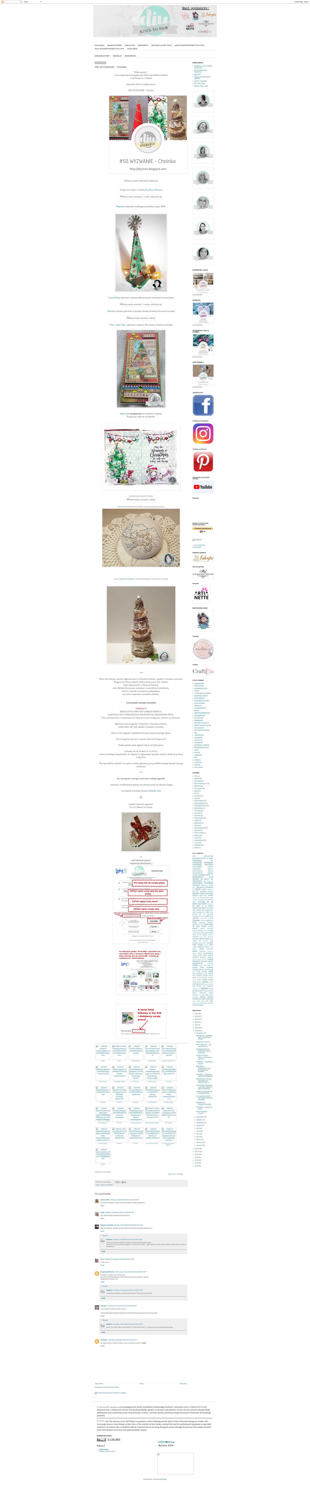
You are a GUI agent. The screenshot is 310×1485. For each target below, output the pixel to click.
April (198, 1137)
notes (194, 945)
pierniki (194, 955)
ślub (201, 1003)
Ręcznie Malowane (200, 783)
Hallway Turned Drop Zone (107, 1451)
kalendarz (210, 922)
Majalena (120, 206)
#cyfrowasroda (199, 683)
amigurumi (210, 889)
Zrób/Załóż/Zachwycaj (201, 747)
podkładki (195, 957)
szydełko (197, 845)
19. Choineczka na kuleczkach (152, 1122)
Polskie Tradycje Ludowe (202, 725)
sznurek (204, 980)
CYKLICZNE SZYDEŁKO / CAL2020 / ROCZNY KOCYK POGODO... (204, 1087)
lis (197, 934)
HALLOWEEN (197, 867)
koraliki (195, 928)
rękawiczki (200, 969)
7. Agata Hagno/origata (119, 1081)
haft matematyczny (200, 806)
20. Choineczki (168, 1122)
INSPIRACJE (117, 56)
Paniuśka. (104, 1340)
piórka (205, 955)
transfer (199, 986)
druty (196, 791)
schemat (206, 969)
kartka (206, 924)
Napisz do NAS (130, 45)
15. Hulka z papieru (168, 1102)
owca (211, 947)
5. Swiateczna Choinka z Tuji (168, 1060)
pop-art (200, 959)
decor (194, 902)
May (198, 1134)
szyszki (211, 982)
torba (194, 986)
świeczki (210, 1003)
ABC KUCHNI (198, 686)
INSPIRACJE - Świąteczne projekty (203, 1103)
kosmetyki (210, 928)
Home (141, 1384)
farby (207, 912)
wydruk (211, 993)
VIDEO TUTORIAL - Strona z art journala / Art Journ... (204, 1057)
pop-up (204, 959)
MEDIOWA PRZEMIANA (202, 713)
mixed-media (198, 818)
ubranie (211, 988)
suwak (194, 979)
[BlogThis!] (118, 1182)
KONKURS (198, 705)
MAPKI (196, 710)
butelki (201, 895)
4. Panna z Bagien (152, 1060)
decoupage (198, 788)
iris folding (197, 811)
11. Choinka (102, 1102)
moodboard (198, 762)
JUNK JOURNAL (199, 703)
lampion (211, 932)
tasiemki (211, 984)
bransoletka (209, 893)
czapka (195, 899)
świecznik (196, 1005)
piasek (200, 953)
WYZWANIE (109, 1185)
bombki (202, 893)
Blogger (163, 1479)
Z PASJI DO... (198, 740)
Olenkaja (104, 1306)
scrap (196, 838)
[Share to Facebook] (123, 1182)
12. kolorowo (119, 1102)
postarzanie (196, 961)
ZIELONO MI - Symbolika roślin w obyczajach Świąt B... (204, 1037)
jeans (211, 920)
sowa (194, 975)
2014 (196, 1160)
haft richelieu (198, 808)
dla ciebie (196, 906)
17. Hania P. (119, 1122)
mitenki (195, 941)
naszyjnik (210, 943)
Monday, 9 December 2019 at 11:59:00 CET (122, 1340)
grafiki (207, 916)
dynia (204, 908)
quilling (196, 835)
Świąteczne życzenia (203, 1042)
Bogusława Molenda (107, 1272)
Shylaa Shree (125, 414)
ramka (202, 967)
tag (197, 984)
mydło (200, 943)
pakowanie (210, 949)
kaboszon (202, 922)
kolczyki (203, 926)
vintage (205, 990)
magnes (204, 934)
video (201, 991)
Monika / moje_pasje (201, 86)
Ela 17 (103, 1259)
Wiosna (203, 885)
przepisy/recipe (198, 963)
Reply (102, 1206)
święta (201, 1005)
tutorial (204, 988)
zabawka (210, 997)
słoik (194, 984)
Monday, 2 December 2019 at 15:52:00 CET (119, 1259)
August (198, 1125)
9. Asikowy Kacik (152, 1081)
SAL (195, 733)
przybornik (210, 963)
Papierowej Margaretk (126, 579)
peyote (196, 825)
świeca (205, 1003)
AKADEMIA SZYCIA (200, 688)
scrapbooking (198, 840)
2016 (196, 1154)
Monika (120, 507)
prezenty (204, 961)
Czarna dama (105, 1200)
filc (195, 793)
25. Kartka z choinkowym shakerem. (168, 1144)
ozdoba (201, 949)
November (200, 1117)
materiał (201, 939)
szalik (199, 979)
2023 (196, 1022)
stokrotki (211, 975)
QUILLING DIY (199, 728)
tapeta (206, 984)
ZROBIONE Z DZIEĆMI (201, 745)
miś (200, 941)
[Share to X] (120, 1182)
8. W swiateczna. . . (135, 1081)
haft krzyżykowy (199, 803)
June (198, 1131)
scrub (194, 971)
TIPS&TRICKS (199, 735)
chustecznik (196, 897)
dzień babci (209, 908)
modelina (205, 941)
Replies (105, 1235)
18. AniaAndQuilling (135, 1122)
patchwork (197, 823)
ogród (211, 945)
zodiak (211, 1001)
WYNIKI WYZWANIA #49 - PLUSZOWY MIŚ (204, 1092)
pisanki (200, 955)
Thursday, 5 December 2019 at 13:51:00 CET (128, 1290)
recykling (197, 765)
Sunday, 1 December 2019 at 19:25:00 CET (124, 1200)
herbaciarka (203, 918)
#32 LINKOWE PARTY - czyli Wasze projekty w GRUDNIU (204, 1098)
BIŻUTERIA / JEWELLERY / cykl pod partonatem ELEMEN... (203, 1069)
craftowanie (198, 755)
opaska (195, 947)
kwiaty (210, 931)
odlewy (206, 945)
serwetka (204, 971)
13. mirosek (135, 1102)
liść (200, 934)
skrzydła (210, 973)
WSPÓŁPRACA (143, 45)
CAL (212, 860)
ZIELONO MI (198, 742)
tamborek (201, 984)
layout (194, 934)
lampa (206, 932)
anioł (194, 891)
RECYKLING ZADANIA (201, 730)
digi (208, 902)
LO (212, 875)
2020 (196, 1028)
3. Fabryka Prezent (135, 1060)
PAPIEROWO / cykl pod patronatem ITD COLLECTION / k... (203, 1080)
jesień (195, 922)
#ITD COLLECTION (203, 856)
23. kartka (135, 1143)
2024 (196, 1019)
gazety (203, 916)
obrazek (200, 945)
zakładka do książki (199, 999)
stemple (205, 975)
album (196, 750)
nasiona (204, 943)
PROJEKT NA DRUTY (201, 723)
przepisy (210, 961)
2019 (196, 1030)
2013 (196, 1163)
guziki (211, 916)
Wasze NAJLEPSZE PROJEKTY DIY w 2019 (189, 45)
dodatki (195, 908)
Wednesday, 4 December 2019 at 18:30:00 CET (130, 1272)
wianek (195, 993)
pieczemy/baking (199, 828)
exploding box (201, 912)
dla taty (204, 906)
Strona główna (99, 45)
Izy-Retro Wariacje (154, 190)
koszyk (195, 930)
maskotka (195, 939)
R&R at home (104, 1449)
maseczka (210, 936)
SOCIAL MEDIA (132, 49)
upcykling (196, 991)
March (198, 1139)
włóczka (202, 997)
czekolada (201, 899)
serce (198, 971)
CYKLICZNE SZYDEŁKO (202, 693)
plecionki (197, 830)
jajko (208, 920)
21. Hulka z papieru (102, 1143)
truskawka (210, 986)
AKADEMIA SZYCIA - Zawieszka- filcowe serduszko (203, 1051)
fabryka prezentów (107, 1225)
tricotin (196, 848)
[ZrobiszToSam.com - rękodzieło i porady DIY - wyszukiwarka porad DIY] (166, 1448)
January (199, 1145)
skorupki (205, 973)
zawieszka (209, 999)
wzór (206, 995)
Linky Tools (171, 1174)
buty (205, 895)
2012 (196, 1166)
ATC (195, 776)
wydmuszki (202, 993)
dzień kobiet (205, 910)
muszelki (195, 943)
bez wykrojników (201, 891)
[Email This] (116, 1182)
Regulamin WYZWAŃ (114, 45)
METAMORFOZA (130, 56)
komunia (210, 926)
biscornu (210, 891)
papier (195, 951)
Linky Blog (180, 1174)
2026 (196, 1014)
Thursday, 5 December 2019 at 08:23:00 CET (122, 1306)
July (197, 1128)
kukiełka (205, 930)
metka (211, 939)
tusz (199, 988)
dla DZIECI (202, 904)
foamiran (195, 916)
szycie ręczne (197, 982)
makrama (197, 815)
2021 (196, 1025)
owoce (194, 949)
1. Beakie (103, 1060)
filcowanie (197, 796)
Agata (103, 1212)
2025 (196, 1016)
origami (196, 820)
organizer (201, 947)
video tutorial (198, 767)
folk (199, 916)
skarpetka (199, 973)
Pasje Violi (120, 325)
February (199, 1142)
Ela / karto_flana (199, 83)
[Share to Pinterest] (125, 1182)
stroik (194, 977)
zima (203, 1001)
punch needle (198, 833)
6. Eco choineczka (102, 1081)
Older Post (183, 1384)
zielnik (198, 1001)
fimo (204, 914)
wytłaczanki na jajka (199, 995)
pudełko (195, 965)
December (200, 1033)
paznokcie (210, 951)
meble (207, 939)
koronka (202, 928)
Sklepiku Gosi (154, 791)
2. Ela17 (119, 1060)
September (200, 1122)
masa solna (202, 936)
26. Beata (103, 1164)
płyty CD (210, 965)
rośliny (195, 969)
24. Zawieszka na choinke (152, 1143)
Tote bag (210, 881)
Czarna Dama (114, 297)
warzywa (210, 990)
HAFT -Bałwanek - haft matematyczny (203, 1045)
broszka (195, 895)
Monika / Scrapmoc (200, 81)
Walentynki (196, 885)
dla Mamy (210, 904)
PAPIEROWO (198, 720)
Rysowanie (198, 781)
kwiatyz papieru (197, 932)
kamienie (195, 924)
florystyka (210, 914)
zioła (206, 1001)
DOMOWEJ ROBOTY (201, 696)
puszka (201, 965)
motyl (211, 941)
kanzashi (197, 813)
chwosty (202, 897)
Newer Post (99, 1384)
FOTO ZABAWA (199, 698)
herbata (211, 918)
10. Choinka (168, 1081)
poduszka (203, 957)
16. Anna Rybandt (102, 1122)
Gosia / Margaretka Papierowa (200, 71)
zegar (194, 1001)
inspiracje (197, 760)
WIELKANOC (198, 883)
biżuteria (197, 752)
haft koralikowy (199, 801)
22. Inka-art (119, 1143)
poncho (195, 959)
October (199, 1120)
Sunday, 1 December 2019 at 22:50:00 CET (119, 1212)
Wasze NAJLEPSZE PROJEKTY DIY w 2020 (109, 49)
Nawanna (111, 311)
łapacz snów (196, 1003)
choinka (102, 1185)
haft (195, 757)
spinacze (199, 975)
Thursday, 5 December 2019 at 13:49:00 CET (128, 1324)
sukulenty (210, 977)
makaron (210, 934)
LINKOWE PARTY (200, 708)
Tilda (204, 881)
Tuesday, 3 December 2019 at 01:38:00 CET (127, 1239)
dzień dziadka (197, 910)
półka (205, 965)
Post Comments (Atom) (111, 1387)
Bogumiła (197, 74)
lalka (203, 932)
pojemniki (210, 957)
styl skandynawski (202, 977)
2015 (196, 1157)
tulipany (195, 988)
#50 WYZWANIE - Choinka (202, 1112)
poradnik (210, 959)
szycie (196, 843)
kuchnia (200, 931)
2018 (196, 1149)
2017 (196, 1151)
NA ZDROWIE (198, 718)
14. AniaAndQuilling (152, 1102)
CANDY (197, 691)
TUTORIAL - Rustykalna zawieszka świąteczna (204, 1075)
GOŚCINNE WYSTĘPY (102, 56)
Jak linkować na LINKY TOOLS (161, 45)
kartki (198, 926)
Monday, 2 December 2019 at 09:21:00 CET (128, 1225)
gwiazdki (195, 918)
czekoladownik (208, 899)
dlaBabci (210, 906)
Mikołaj (211, 877)
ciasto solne (209, 897)
